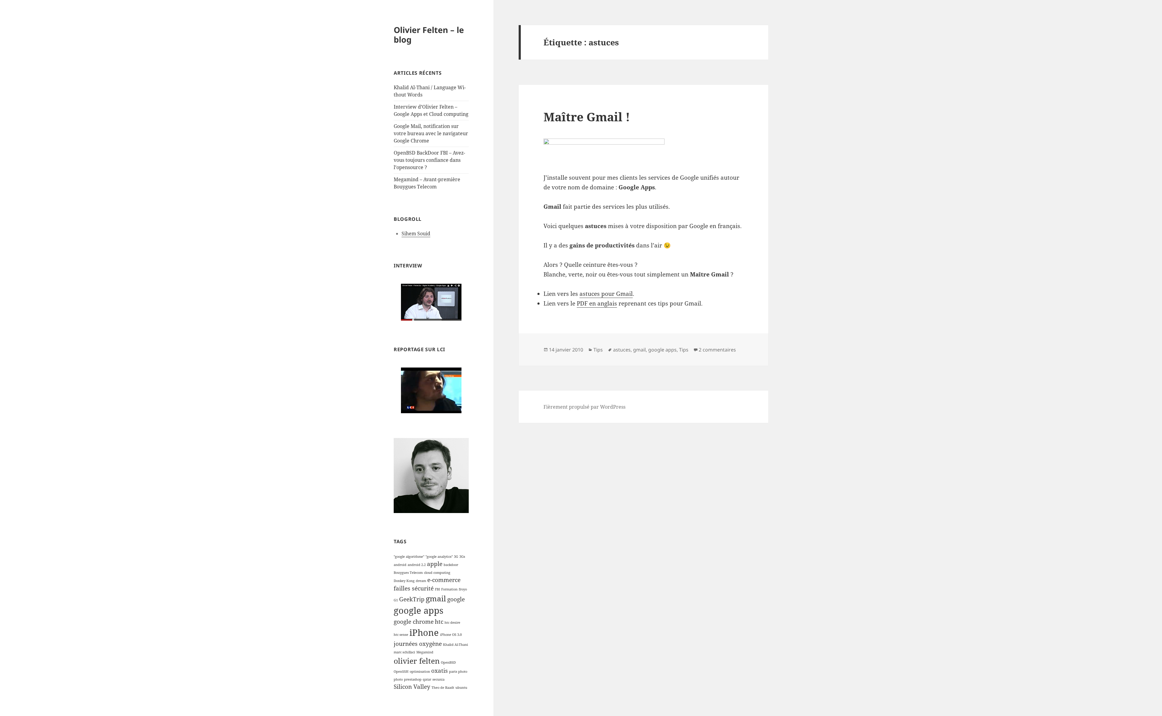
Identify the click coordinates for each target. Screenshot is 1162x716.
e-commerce (444, 580)
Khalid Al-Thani (455, 644)
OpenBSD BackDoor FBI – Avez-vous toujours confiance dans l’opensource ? (429, 160)
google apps (418, 610)
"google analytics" (439, 556)
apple (434, 564)
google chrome (414, 622)
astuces (622, 349)
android (400, 565)
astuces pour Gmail (606, 294)
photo (398, 679)
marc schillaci (404, 652)
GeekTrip (412, 599)
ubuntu (461, 687)
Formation (449, 589)
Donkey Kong (404, 581)
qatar (427, 679)
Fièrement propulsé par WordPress (584, 407)
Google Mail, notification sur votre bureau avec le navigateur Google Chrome (431, 133)
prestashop (413, 679)
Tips (598, 349)
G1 (396, 600)
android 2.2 (417, 565)
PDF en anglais (597, 303)
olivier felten (417, 661)
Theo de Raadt (443, 687)
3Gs (462, 556)
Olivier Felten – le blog (429, 34)
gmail (436, 598)
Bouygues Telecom (408, 573)
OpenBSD (448, 662)
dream (421, 581)
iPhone (424, 632)
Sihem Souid (416, 233)
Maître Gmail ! (586, 117)
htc (439, 622)
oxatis (439, 671)
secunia (438, 679)
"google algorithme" (409, 556)
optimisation (420, 671)
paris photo (458, 671)
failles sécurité (414, 588)
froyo (463, 589)
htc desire (452, 622)
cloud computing (437, 573)
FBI (437, 589)
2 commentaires (717, 349)
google (456, 599)
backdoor (451, 565)
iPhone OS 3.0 (451, 635)
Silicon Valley (412, 687)
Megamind (424, 652)
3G (456, 556)
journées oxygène (418, 644)
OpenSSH (401, 671)
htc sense (401, 635)
